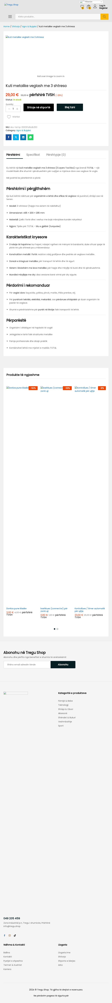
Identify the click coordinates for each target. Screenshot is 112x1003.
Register (103, 8)
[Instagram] (9, 936)
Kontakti (8, 956)
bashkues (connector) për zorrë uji (54, 609)
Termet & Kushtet (13, 965)
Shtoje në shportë (38, 107)
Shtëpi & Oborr (65, 709)
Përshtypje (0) (56, 154)
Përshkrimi (13, 154)
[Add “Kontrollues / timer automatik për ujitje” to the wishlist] (96, 603)
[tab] (14, 156)
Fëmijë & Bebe (65, 700)
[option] (22, 503)
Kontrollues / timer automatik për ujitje (90, 609)
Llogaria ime (64, 952)
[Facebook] (4, 935)
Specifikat (33, 154)
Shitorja (62, 956)
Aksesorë (62, 713)
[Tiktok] (15, 936)
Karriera (7, 969)
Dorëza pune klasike (16, 608)
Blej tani (70, 107)
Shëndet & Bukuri (67, 717)
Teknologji (63, 705)
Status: (9, 99)
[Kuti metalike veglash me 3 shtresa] (9, 137)
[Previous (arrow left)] (5, 501)
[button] (15, 603)
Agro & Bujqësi (23, 130)
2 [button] (57, 629)
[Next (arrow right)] (107, 501)
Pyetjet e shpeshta (13, 960)
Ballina (7, 952)
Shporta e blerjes (66, 960)
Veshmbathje (65, 721)
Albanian (88, 2)
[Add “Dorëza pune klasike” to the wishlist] (28, 603)
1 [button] (54, 629)
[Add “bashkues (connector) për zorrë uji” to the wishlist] (62, 603)
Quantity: (10, 104)
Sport (61, 725)
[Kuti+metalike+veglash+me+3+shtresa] (16, 137)
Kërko (104, 17)
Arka (60, 965)
